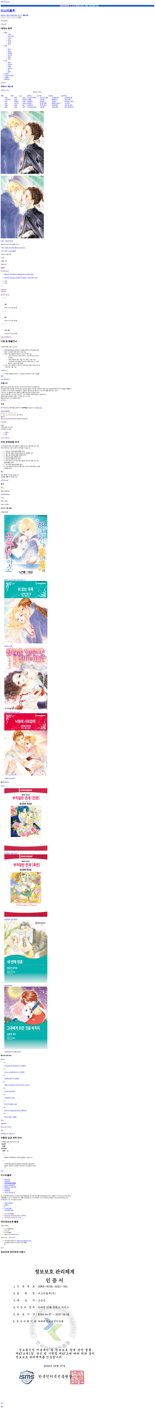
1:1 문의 (67, 103)
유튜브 (6, 1205)
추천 (9, 49)
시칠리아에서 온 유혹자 (11, 1078)
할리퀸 (7, 241)
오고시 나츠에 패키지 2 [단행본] (14, 1072)
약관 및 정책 (68, 105)
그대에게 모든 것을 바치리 (12, 1051)
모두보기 (3, 400)
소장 (5, 283)
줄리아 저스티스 (20, 247)
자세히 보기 (38, 407)
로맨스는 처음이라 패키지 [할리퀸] (15, 1110)
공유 (7, 271)
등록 (2, 425)
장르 (9, 40)
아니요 (6, 480)
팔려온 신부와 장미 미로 (12, 712)
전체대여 (3, 289)
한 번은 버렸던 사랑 (10, 1104)
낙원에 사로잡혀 (9, 778)
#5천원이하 (13, 274)
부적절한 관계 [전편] (10, 853)
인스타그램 (7, 1208)
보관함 (42, 99)
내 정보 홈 (55, 97)
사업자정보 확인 (65, 1196)
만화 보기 (12, 1133)
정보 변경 (55, 107)
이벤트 (6, 73)
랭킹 (9, 44)
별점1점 (3, 418)
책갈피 (42, 101)
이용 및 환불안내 (6, 337)
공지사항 (67, 99)
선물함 (6, 77)
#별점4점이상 (21, 274)
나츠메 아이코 (8, 247)
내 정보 (50, 95)
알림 (4, 271)
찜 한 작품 (43, 103)
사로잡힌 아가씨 (9, 1097)
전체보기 (3, 82)
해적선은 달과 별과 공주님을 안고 (15, 580)
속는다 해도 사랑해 (10, 1117)
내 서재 (39, 95)
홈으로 (10, 86)
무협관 (10, 53)
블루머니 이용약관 (10, 1187)
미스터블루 (8, 10)
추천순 (7, 437)
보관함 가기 (4, 1133)
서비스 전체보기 (9, 1192)
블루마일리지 (56, 103)
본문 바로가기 (5, 1)
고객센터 (64, 95)
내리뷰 (42, 107)
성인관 (10, 55)
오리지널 (11, 36)
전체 (5, 434)
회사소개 (7, 1179)
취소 (2, 1120)
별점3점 (14, 418)
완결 (9, 42)
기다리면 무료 (8, 75)
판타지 (10, 64)
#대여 (32, 274)
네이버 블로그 (8, 1203)
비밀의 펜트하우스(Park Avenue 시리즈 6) (17, 1085)
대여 (5, 281)
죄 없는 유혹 (8, 646)
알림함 (14, 15)
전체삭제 (3, 24)
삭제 (2, 480)
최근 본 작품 (44, 97)
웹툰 (5, 32)
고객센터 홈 (68, 97)
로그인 (20, 15)
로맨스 (10, 68)
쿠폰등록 (55, 105)
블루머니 (55, 99)
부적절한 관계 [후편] (10, 919)
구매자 (6, 432)
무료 (9, 57)
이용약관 (7, 1181)
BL (9, 70)
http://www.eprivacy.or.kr (24, 1240)
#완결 (28, 274)
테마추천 (30, 105)
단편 (9, 38)
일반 (9, 71)
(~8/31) (21, 277)
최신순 (7, 294)
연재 (9, 34)
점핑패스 (7, 79)
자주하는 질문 (68, 101)
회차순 (3, 294)
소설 (5, 60)
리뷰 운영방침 (5, 411)
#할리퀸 (6, 274)
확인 (2, 376)
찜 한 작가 (43, 105)
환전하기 (7, 379)
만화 (5, 45)
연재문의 (7, 1190)
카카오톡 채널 (8, 1210)
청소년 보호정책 (9, 1185)
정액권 (54, 101)
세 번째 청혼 (8, 985)
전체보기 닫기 (5, 90)
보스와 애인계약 (9, 1091)
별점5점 (24, 418)
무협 (9, 66)
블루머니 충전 (5, 15)
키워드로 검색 (31, 107)
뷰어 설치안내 (68, 107)
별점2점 (8, 418)
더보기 (3, 786)
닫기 (2, 379)
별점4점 (19, 418)
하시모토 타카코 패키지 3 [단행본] (15, 1065)
